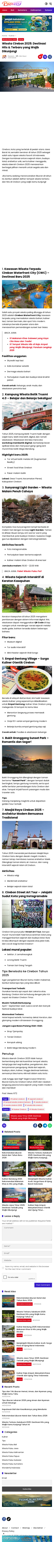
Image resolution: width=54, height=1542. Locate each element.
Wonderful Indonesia (11, 1147)
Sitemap (26, 1528)
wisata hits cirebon (34, 1105)
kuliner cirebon (18, 1099)
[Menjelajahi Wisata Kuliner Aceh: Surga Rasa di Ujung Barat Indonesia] (40, 1169)
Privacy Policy (8, 1531)
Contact (15, 1528)
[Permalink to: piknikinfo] (5, 57)
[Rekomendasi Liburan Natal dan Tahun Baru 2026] (14, 1142)
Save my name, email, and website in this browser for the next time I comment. (27, 1267)
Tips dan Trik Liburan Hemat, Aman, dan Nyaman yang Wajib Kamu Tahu (27, 1392)
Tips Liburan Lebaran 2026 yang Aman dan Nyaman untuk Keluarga (25, 1401)
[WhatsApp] (50, 1125)
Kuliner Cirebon (20, 1109)
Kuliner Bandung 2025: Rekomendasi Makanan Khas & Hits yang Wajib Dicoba (12, 1181)
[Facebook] (35, 1125)
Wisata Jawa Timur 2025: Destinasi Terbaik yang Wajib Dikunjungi (13, 1207)
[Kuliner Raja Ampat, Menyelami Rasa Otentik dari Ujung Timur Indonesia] (40, 1195)
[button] (46, 3)
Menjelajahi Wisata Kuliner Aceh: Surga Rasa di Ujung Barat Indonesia (40, 1181)
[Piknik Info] (12, 3)
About (5, 1528)
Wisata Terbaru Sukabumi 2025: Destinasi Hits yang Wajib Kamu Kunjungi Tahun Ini (40, 1155)
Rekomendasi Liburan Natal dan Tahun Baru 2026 (12, 1155)
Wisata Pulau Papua (10, 1456)
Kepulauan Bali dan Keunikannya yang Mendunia (24, 1409)
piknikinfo (11, 56)
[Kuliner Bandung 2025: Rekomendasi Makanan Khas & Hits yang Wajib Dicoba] (14, 1169)
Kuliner (21, 39)
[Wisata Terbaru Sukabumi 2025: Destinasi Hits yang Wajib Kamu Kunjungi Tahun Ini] (40, 1142)
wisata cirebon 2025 (13, 1105)
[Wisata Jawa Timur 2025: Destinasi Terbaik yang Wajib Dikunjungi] (14, 1195)
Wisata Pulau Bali (9, 1444)
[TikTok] (9, 1519)
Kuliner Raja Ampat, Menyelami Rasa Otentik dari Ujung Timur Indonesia (39, 1207)
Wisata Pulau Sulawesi (11, 1460)
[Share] (50, 57)
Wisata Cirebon (37, 1109)
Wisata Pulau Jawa (9, 39)
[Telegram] (45, 1125)
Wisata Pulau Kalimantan (13, 1452)
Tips (4, 1440)
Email (4, 1478)
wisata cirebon (42, 1102)
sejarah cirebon (36, 1099)
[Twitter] (40, 1125)
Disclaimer (38, 1528)
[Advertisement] (27, 121)
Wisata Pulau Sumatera (12, 1464)
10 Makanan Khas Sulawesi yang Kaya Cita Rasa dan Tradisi (29, 340)
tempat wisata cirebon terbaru (18, 1102)
